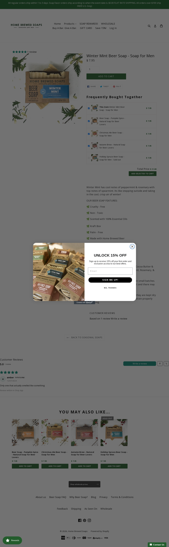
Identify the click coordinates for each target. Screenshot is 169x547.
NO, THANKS (110, 288)
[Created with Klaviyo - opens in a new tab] (84, 302)
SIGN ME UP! (110, 280)
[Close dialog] (132, 246)
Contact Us (158, 545)
